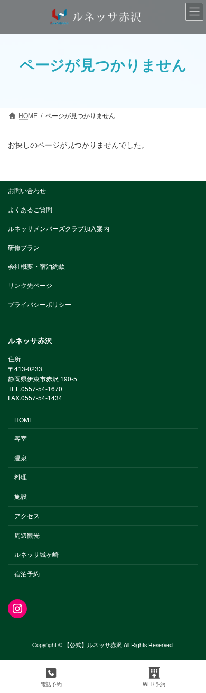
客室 (20, 438)
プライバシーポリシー (39, 304)
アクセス (27, 515)
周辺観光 (27, 534)
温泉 (20, 457)
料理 (20, 476)
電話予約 (51, 684)
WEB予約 (154, 684)
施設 (20, 496)
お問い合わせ (27, 190)
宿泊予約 (27, 573)
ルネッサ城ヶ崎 (36, 554)
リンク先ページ (30, 285)
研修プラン (24, 247)
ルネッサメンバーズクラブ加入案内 (58, 228)
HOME (23, 419)
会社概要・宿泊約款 (36, 266)
